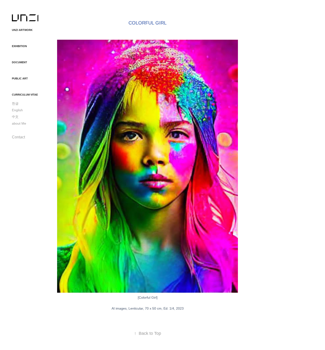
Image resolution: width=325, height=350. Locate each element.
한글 (15, 103)
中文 (15, 117)
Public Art (20, 78)
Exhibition (19, 46)
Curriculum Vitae (25, 94)
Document (19, 62)
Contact (18, 137)
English (17, 110)
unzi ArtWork (22, 30)
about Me (19, 123)
